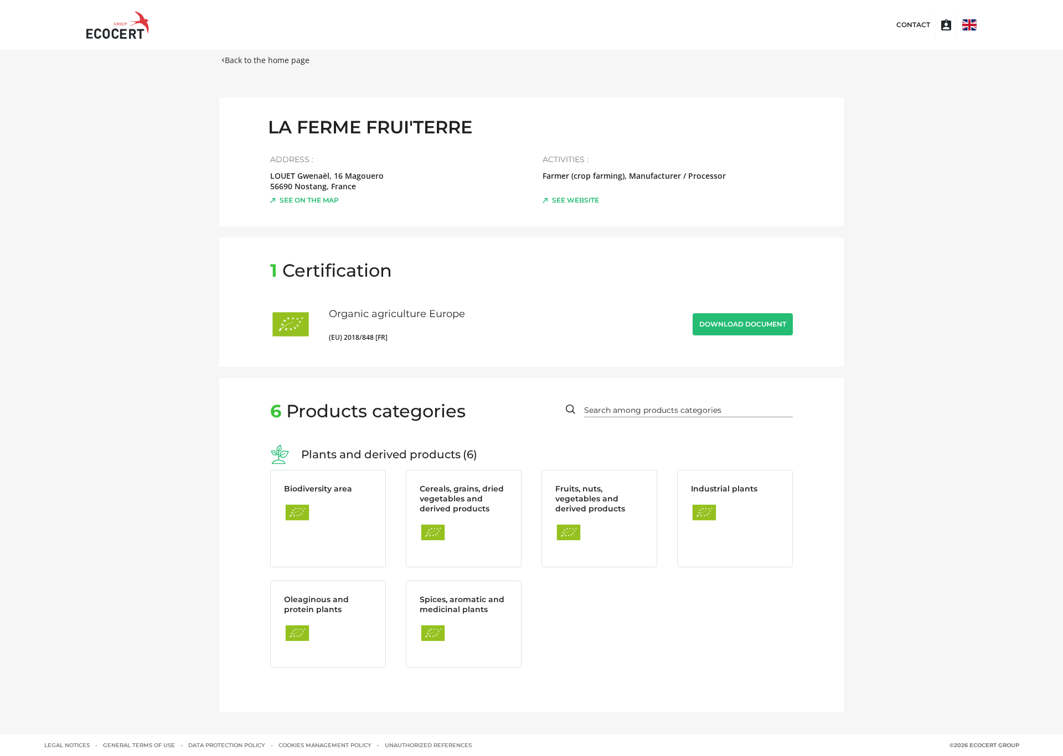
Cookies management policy (324, 745)
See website (575, 200)
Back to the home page (267, 60)
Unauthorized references (428, 745)
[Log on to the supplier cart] (946, 24)
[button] (969, 24)
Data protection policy (226, 745)
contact (913, 25)
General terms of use (139, 745)
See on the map (309, 200)
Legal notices (67, 745)
